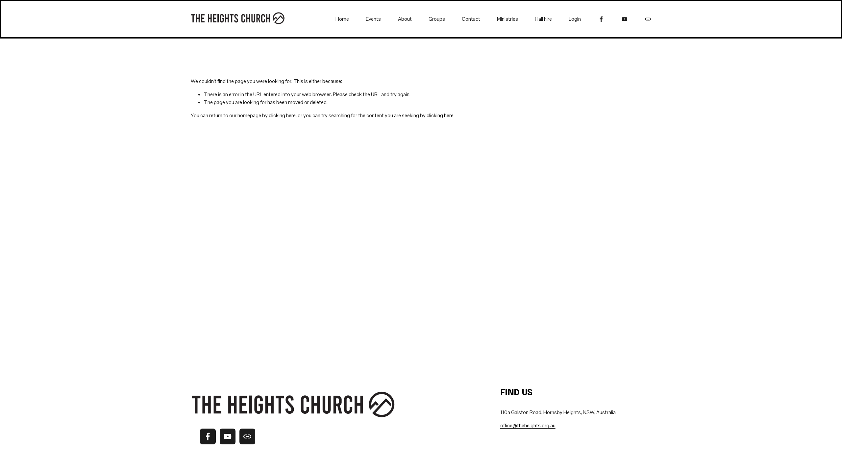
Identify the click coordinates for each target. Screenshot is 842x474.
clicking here (282, 115)
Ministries (507, 18)
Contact (471, 18)
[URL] (648, 19)
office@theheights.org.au (528, 425)
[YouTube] (624, 19)
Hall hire (543, 18)
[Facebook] (601, 19)
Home (342, 18)
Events (373, 18)
